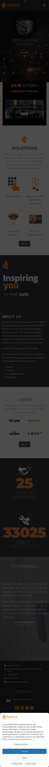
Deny (24, 758)
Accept (24, 751)
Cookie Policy (16, 763)
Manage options (21, 744)
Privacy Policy (31, 763)
